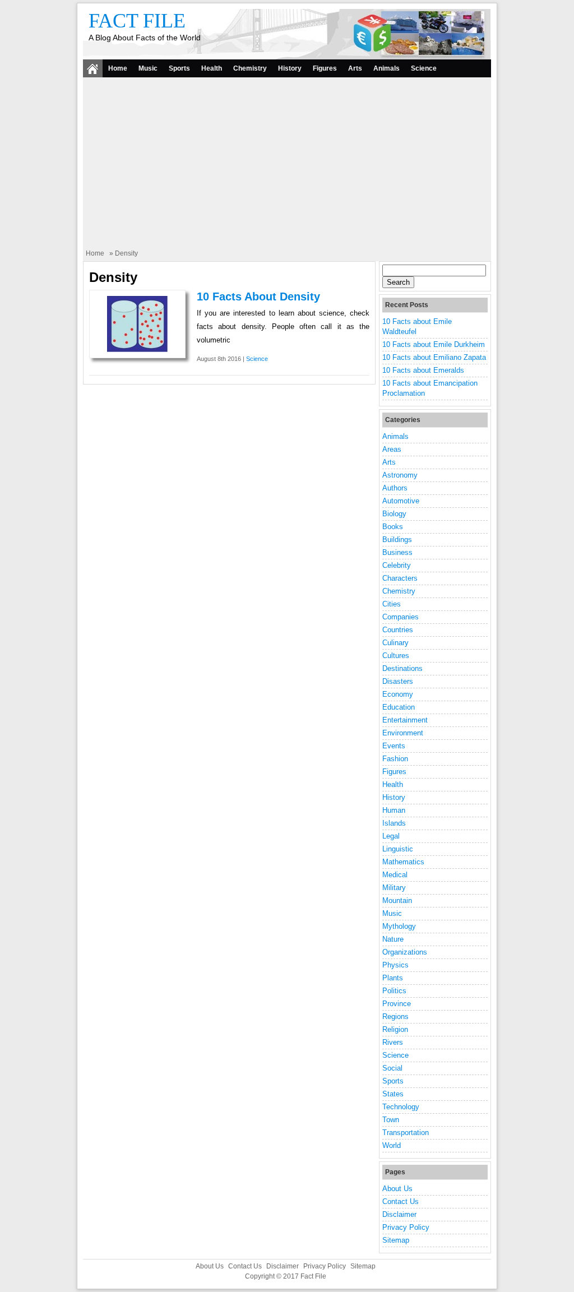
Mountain (397, 900)
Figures (325, 68)
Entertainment (405, 720)
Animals (386, 68)
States (393, 1094)
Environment (402, 733)
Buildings (397, 539)
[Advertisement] (287, 164)
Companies (400, 617)
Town (390, 1119)
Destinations (402, 668)
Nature (393, 939)
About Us (397, 1188)
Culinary (395, 642)
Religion (395, 1029)
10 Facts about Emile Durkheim (433, 344)
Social (392, 1068)
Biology (394, 514)
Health (211, 68)
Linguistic (397, 849)
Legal (391, 836)
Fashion (395, 758)
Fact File (137, 21)
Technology (400, 1107)
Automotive (400, 501)
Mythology (399, 926)
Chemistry (250, 68)
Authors (395, 488)
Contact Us (400, 1201)
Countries (397, 630)
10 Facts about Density (258, 296)
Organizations (404, 952)
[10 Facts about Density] (137, 349)
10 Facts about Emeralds (423, 370)
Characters (400, 578)
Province (396, 1003)
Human (393, 810)
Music (148, 68)
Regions (395, 1016)
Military (394, 887)
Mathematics (403, 862)
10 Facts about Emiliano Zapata (434, 357)
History (290, 68)
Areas (391, 449)
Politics (394, 991)
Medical (395, 874)
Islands (394, 823)
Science (424, 68)
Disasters (397, 681)
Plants (392, 978)
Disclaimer (399, 1214)
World (391, 1145)
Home (117, 68)
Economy (397, 694)
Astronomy (400, 475)
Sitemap (395, 1240)
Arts (355, 68)
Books (392, 526)
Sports (179, 68)
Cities (391, 604)
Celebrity (396, 565)
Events (393, 746)
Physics (395, 965)
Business (397, 552)
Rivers (392, 1042)
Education (398, 707)
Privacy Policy (405, 1227)
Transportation (405, 1132)
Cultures (395, 655)
